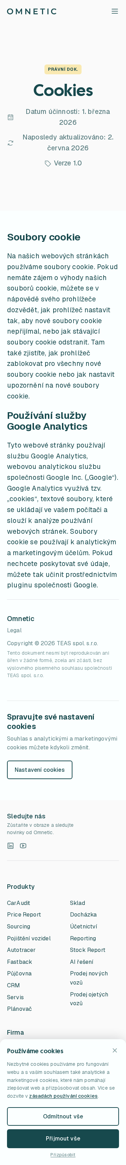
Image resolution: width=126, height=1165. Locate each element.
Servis (15, 997)
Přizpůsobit (62, 1155)
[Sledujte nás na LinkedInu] (10, 845)
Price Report (24, 914)
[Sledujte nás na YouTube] (23, 845)
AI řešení (81, 962)
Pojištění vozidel (29, 938)
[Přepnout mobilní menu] (115, 11)
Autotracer (21, 950)
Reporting (83, 938)
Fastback (19, 962)
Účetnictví (83, 926)
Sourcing (18, 926)
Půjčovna (19, 973)
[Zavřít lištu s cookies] (114, 1050)
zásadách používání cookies (63, 1096)
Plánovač (19, 1009)
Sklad (77, 903)
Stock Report (87, 950)
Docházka (83, 914)
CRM (13, 985)
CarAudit (18, 903)
